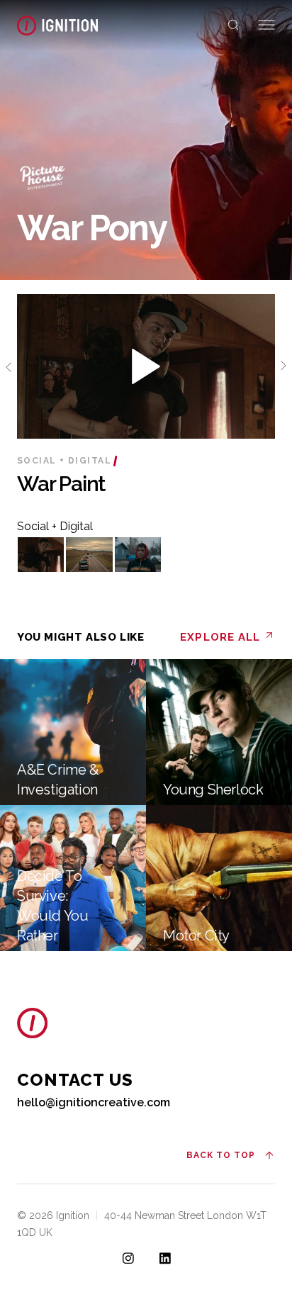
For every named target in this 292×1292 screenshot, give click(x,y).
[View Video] (146, 367)
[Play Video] (41, 554)
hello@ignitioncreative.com (93, 1102)
